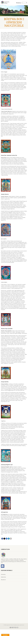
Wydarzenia (3, 577)
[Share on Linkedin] (9, 539)
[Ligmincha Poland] (9, 2)
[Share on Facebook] (2, 539)
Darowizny (3, 574)
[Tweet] (4, 539)
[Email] (11, 539)
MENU (19, 3)
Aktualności (3, 579)
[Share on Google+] (6, 539)
